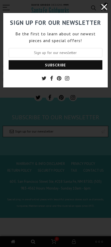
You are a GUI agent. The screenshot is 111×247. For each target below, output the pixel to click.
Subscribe (55, 65)
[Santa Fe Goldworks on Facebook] (51, 78)
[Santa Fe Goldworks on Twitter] (43, 78)
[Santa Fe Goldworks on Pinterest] (59, 78)
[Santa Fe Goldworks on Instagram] (67, 78)
